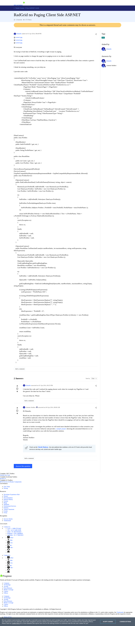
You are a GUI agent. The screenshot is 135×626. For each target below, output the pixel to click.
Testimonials (7, 520)
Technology (7, 585)
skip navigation (18, 5)
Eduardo (19, 33)
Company (6, 583)
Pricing (6, 488)
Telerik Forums (19, 8)
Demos (6, 496)
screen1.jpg (19, 37)
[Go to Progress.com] (6, 577)
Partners (6, 507)
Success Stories (8, 519)
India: (14, 532)
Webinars (6, 504)
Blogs (5, 503)
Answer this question (23, 466)
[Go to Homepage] (24, 5)
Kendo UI (3, 478)
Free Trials (7, 486)
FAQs (5, 512)
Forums (6, 501)
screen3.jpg (19, 43)
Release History (8, 499)
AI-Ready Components (14, 482)
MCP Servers (4, 482)
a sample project (61, 429)
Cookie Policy (16, 623)
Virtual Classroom (9, 509)
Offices (6, 593)
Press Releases (8, 588)
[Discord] (8, 552)
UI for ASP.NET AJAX (32, 8)
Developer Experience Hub (12, 494)
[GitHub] (8, 550)
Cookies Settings (125, 621)
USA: (14, 528)
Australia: (15, 535)
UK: (14, 530)
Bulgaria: (15, 533)
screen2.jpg (19, 40)
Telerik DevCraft (5, 475)
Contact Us (7, 527)
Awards (6, 586)
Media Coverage (8, 589)
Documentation (8, 498)
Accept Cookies (108, 621)
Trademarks (120, 612)
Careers (6, 591)
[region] (67, 621)
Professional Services (10, 506)
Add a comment (20, 369)
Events (6, 511)
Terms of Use (7, 617)
